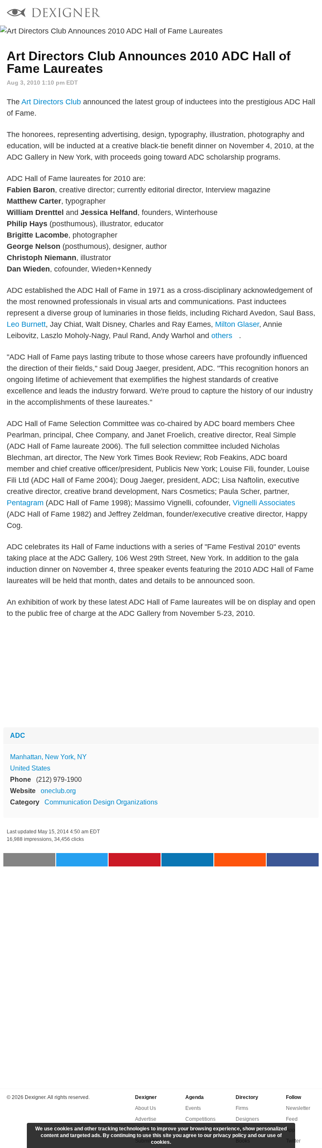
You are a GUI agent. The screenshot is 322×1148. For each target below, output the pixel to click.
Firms (242, 1108)
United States (30, 768)
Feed (292, 1119)
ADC (17, 735)
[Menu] (310, 12)
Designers (247, 1119)
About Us (145, 1108)
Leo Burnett (26, 324)
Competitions (200, 1119)
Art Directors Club (51, 102)
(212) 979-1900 (59, 779)
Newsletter (298, 1108)
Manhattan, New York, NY (48, 756)
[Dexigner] (54, 14)
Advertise (145, 1119)
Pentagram (25, 503)
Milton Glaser (237, 324)
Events (193, 1108)
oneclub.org (58, 790)
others (221, 335)
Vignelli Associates (264, 503)
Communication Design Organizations (101, 802)
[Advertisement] (161, 673)
